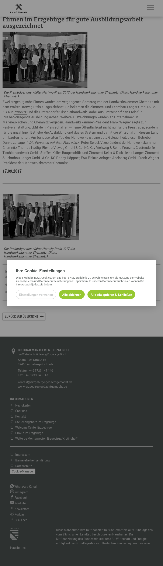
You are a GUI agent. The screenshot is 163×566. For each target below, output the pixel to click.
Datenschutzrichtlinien (116, 281)
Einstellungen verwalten (36, 294)
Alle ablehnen (71, 294)
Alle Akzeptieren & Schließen (111, 294)
